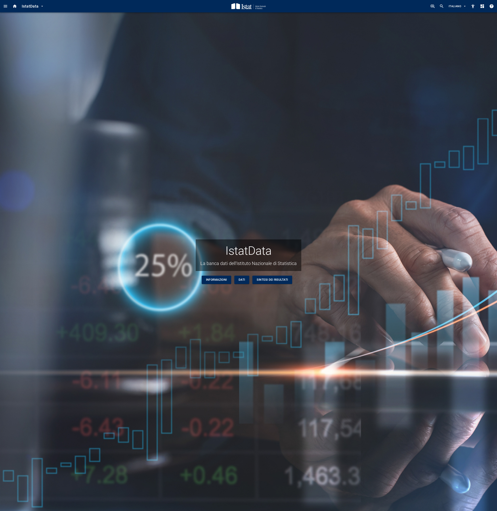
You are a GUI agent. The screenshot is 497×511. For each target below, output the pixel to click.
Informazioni (216, 279)
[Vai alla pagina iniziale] (15, 6)
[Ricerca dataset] (442, 6)
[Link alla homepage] (249, 6)
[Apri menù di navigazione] (5, 6)
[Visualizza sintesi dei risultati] (482, 6)
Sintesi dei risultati (272, 279)
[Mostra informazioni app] (491, 6)
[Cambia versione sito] (473, 6)
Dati (242, 279)
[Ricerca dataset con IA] (432, 6)
